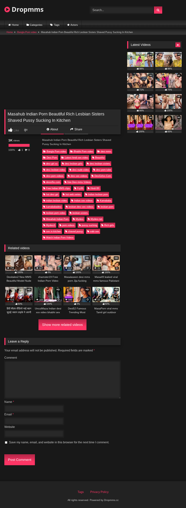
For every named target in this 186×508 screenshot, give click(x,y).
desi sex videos (79, 176)
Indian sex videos (83, 200)
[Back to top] (175, 497)
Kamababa (105, 200)
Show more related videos (62, 325)
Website (9, 426)
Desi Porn (52, 157)
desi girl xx (52, 163)
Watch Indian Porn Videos (60, 237)
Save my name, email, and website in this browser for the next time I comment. (59, 442)
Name (9, 401)
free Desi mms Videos (79, 182)
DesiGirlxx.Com (102, 176)
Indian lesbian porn (98, 194)
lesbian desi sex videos (81, 206)
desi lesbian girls (73, 163)
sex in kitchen (53, 231)
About (54, 129)
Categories (36, 24)
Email (9, 414)
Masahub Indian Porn (57, 219)
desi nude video (80, 169)
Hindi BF (95, 188)
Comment (10, 357)
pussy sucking (89, 225)
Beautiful (99, 157)
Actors (74, 24)
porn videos (68, 225)
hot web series (73, 194)
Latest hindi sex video (76, 157)
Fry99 (80, 188)
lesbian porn (107, 206)
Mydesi (79, 219)
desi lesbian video (55, 169)
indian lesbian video (56, 200)
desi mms (106, 151)
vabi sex (94, 231)
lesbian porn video (55, 213)
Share (78, 129)
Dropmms (27, 9)
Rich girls (109, 225)
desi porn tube (103, 169)
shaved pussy (75, 231)
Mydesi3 (50, 225)
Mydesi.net (96, 219)
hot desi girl (52, 194)
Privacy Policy (99, 492)
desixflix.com (53, 182)
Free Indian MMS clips (58, 188)
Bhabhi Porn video (83, 151)
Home (15, 24)
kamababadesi (53, 206)
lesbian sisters (80, 213)
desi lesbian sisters (100, 163)
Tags (56, 24)
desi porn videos (54, 176)
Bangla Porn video (27, 32)
